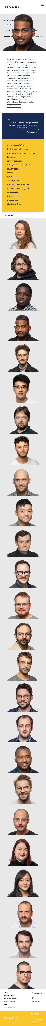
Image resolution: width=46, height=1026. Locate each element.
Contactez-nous (9, 1007)
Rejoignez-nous (9, 1001)
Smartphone (13, 169)
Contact (35, 1014)
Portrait (9, 20)
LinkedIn (37, 1001)
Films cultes (12, 200)
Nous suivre (37, 993)
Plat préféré (12, 192)
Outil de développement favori (21, 153)
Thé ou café (12, 177)
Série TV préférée (14, 161)
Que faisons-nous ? (10, 998)
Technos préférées (15, 145)
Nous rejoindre (14, 106)
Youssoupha (32, 132)
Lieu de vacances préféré (18, 185)
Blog (5, 1004)
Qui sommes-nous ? (10, 995)
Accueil (6, 993)
